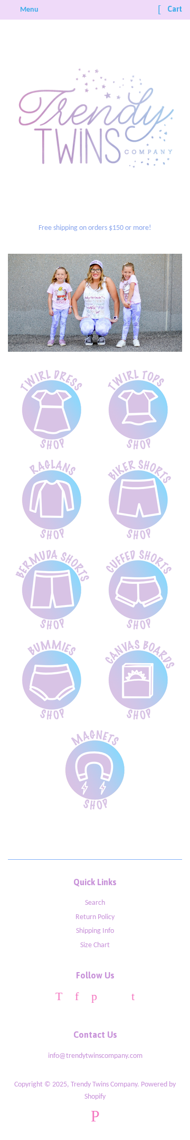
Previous (30, 303)
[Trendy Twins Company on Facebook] (77, 998)
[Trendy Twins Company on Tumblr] (133, 998)
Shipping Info (95, 931)
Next (160, 303)
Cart (174, 9)
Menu (28, 10)
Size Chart (95, 945)
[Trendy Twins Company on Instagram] (114, 998)
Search (95, 902)
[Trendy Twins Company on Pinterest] (94, 998)
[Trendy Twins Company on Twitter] (58, 998)
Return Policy (95, 917)
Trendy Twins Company (104, 1084)
